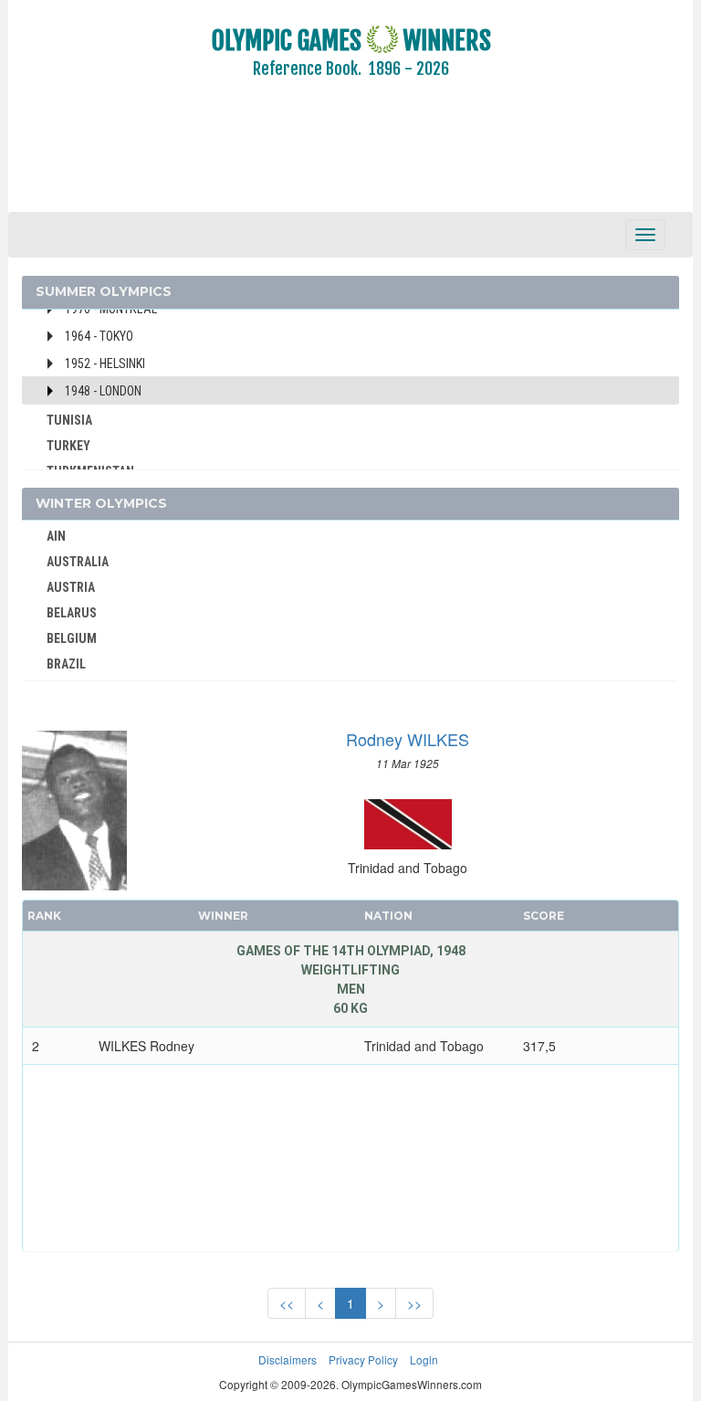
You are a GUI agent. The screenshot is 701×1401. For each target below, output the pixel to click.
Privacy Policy (363, 1359)
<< (286, 1303)
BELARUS (72, 613)
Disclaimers (287, 1359)
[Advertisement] (350, 158)
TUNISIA (69, 420)
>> (414, 1303)
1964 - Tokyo (99, 336)
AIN (56, 536)
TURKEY (68, 445)
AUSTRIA (71, 587)
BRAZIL (66, 664)
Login (424, 1359)
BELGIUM (72, 638)
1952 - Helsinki (105, 363)
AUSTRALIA (78, 561)
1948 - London (103, 391)
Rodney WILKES (407, 739)
